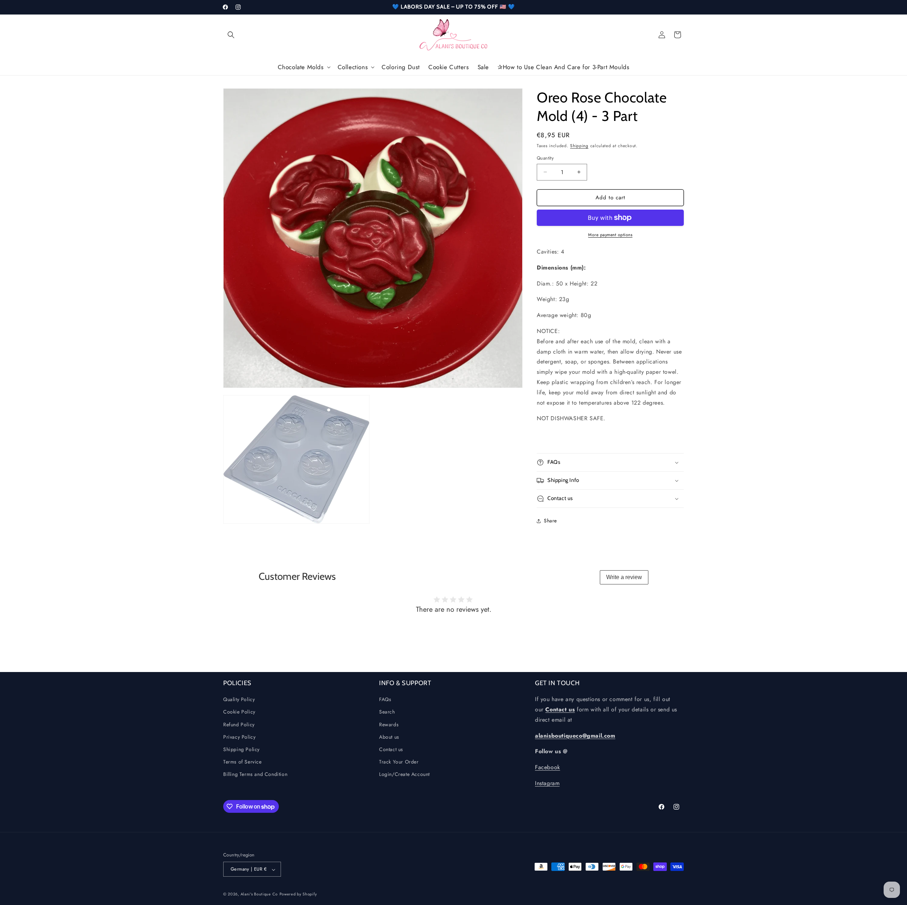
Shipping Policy (241, 749)
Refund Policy (239, 724)
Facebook (547, 768)
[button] (231, 35)
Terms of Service (242, 761)
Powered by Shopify (298, 894)
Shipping (579, 146)
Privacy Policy (239, 736)
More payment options (610, 235)
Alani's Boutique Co (259, 894)
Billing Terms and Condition (255, 774)
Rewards (389, 724)
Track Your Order (399, 761)
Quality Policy (239, 699)
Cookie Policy (239, 712)
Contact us (391, 749)
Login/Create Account (404, 774)
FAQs (385, 699)
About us (389, 736)
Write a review (624, 577)
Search (387, 712)
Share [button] (550, 520)
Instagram (547, 783)
